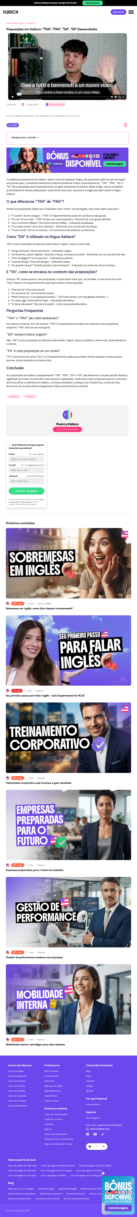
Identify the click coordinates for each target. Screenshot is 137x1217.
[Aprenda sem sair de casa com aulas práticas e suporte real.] (67, 160)
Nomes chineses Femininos (77, 1198)
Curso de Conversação (55, 1114)
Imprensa (49, 1124)
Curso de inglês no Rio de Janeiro (95, 1165)
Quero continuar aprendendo (67, 429)
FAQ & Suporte (93, 1118)
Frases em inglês (46, 1188)
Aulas (89, 1076)
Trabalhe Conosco (53, 1119)
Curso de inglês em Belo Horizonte (58, 1165)
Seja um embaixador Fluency (58, 1144)
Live (19, 690)
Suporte (48, 1129)
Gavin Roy (49, 1081)
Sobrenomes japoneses (19, 1198)
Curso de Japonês (17, 1096)
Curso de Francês (16, 1081)
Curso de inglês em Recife (88, 1170)
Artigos (89, 1086)
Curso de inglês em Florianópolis (86, 1175)
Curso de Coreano (17, 1100)
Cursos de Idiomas (20, 1065)
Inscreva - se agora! (26, 490)
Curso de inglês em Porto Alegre (56, 1170)
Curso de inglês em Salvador (22, 1170)
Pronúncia (29, 396)
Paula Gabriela (51, 1076)
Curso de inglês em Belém (53, 1175)
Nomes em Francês (75, 1193)
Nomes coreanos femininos (94, 1188)
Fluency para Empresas (55, 1134)
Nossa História (93, 1104)
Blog (15, 23)
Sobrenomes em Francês (47, 1198)
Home (8, 23)
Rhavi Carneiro (51, 1071)
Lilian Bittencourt (52, 1091)
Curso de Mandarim (17, 1105)
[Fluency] (10, 12)
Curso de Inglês (15, 1071)
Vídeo (14, 125)
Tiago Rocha (50, 1096)
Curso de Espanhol (17, 1076)
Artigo (19, 603)
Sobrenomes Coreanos (51, 1193)
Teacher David (51, 1100)
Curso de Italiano (16, 1086)
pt (96, 1146)
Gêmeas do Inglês (53, 1086)
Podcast (90, 1081)
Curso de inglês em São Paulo (22, 1165)
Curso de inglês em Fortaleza (22, 1175)
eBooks (89, 1091)
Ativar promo (92, 3)
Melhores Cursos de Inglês (21, 1188)
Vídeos (22, 23)
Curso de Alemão (16, 1091)
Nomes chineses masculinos (22, 1193)
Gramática (31, 23)
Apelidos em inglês (67, 1188)
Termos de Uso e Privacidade (58, 1139)
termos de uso (26, 502)
